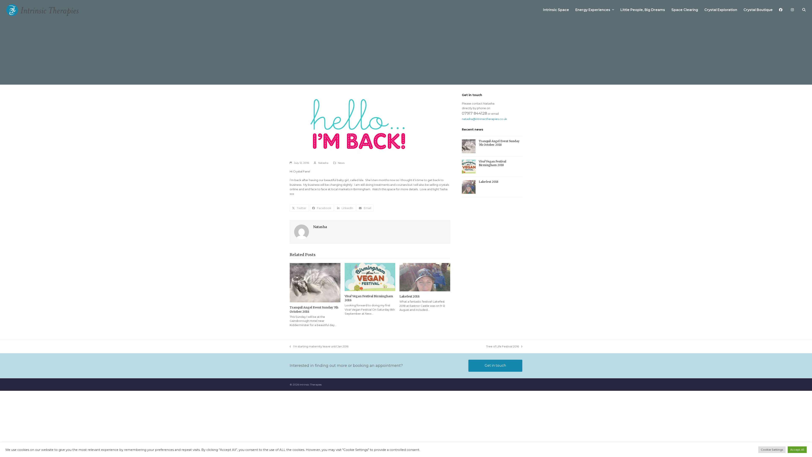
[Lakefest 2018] (424, 277)
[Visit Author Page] (301, 231)
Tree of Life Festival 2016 (502, 347)
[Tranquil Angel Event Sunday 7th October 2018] (315, 282)
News (341, 162)
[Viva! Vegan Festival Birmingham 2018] (370, 276)
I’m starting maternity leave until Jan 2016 (319, 347)
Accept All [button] (797, 449)
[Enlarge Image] (358, 124)
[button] (804, 10)
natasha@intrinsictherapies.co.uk (484, 119)
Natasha (323, 162)
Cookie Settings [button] (772, 449)
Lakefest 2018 (409, 296)
